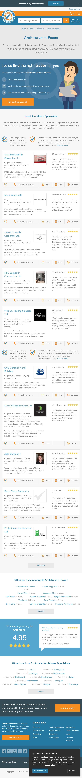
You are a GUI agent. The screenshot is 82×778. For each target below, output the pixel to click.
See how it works (15, 737)
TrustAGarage (28, 762)
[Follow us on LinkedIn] (20, 751)
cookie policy (50, 764)
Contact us (37, 734)
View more (41, 565)
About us (36, 727)
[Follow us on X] (9, 751)
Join (56, 3)
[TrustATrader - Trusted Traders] (8, 13)
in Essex (26, 587)
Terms (35, 737)
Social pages (54, 737)
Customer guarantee (69, 738)
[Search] (66, 20)
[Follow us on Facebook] (4, 751)
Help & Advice (54, 730)
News (68, 734)
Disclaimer (53, 734)
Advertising (70, 727)
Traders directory (72, 730)
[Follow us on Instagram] (14, 751)
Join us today (67, 707)
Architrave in (27, 669)
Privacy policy (38, 730)
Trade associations (56, 727)
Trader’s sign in (74, 9)
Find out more (62, 145)
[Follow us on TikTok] (25, 751)
